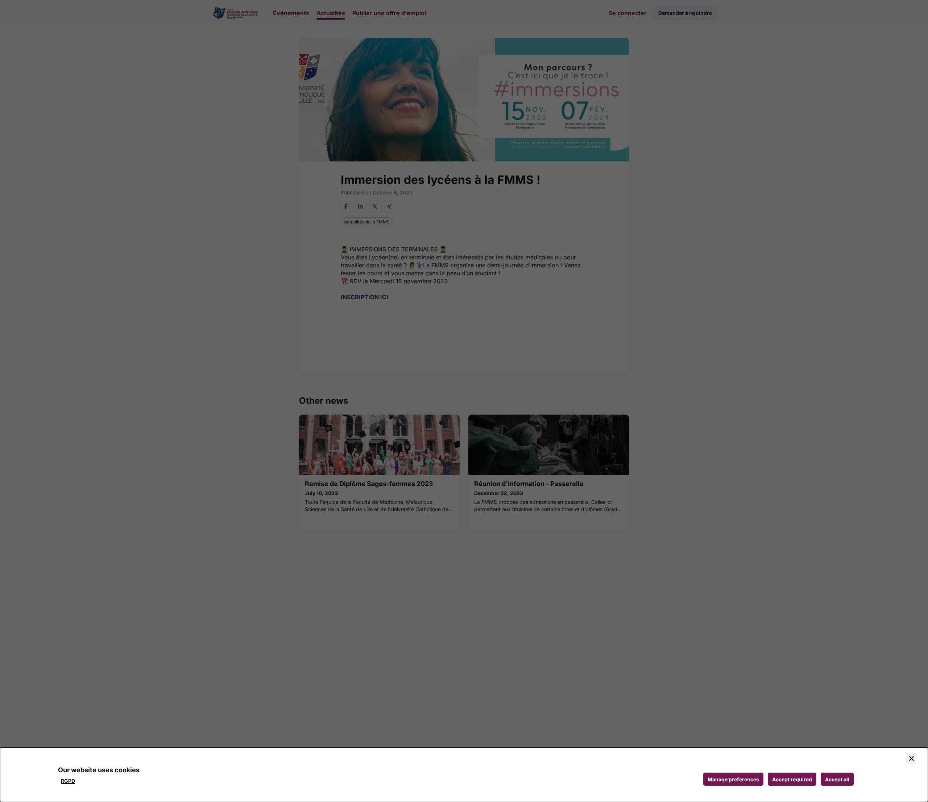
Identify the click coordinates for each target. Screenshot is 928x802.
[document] (464, 775)
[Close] (911, 758)
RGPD (68, 781)
